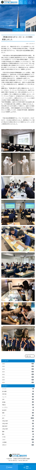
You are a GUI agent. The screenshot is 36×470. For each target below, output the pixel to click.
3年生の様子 (17, 421)
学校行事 (17, 394)
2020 (17, 379)
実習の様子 (17, 426)
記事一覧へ (29, 356)
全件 (17, 418)
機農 (17, 412)
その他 (17, 437)
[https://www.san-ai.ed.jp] (9, 2)
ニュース (17, 396)
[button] (29, 2)
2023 (17, 371)
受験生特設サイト (28, 467)
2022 (17, 374)
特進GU (17, 404)
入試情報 (17, 442)
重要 (17, 431)
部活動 (17, 402)
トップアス (17, 407)
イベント (17, 388)
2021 (17, 377)
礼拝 (17, 399)
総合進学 (17, 410)
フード (17, 415)
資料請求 (10, 467)
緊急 (17, 434)
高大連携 (17, 391)
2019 (17, 382)
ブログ (17, 439)
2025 (17, 366)
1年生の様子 (17, 429)
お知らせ (17, 445)
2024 (17, 369)
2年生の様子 (17, 423)
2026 (17, 363)
